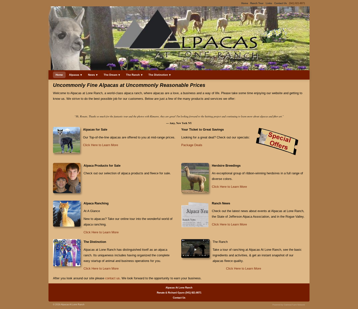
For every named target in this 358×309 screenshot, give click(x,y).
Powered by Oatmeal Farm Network (288, 305)
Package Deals (191, 145)
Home (59, 74)
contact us (112, 278)
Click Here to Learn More (100, 145)
